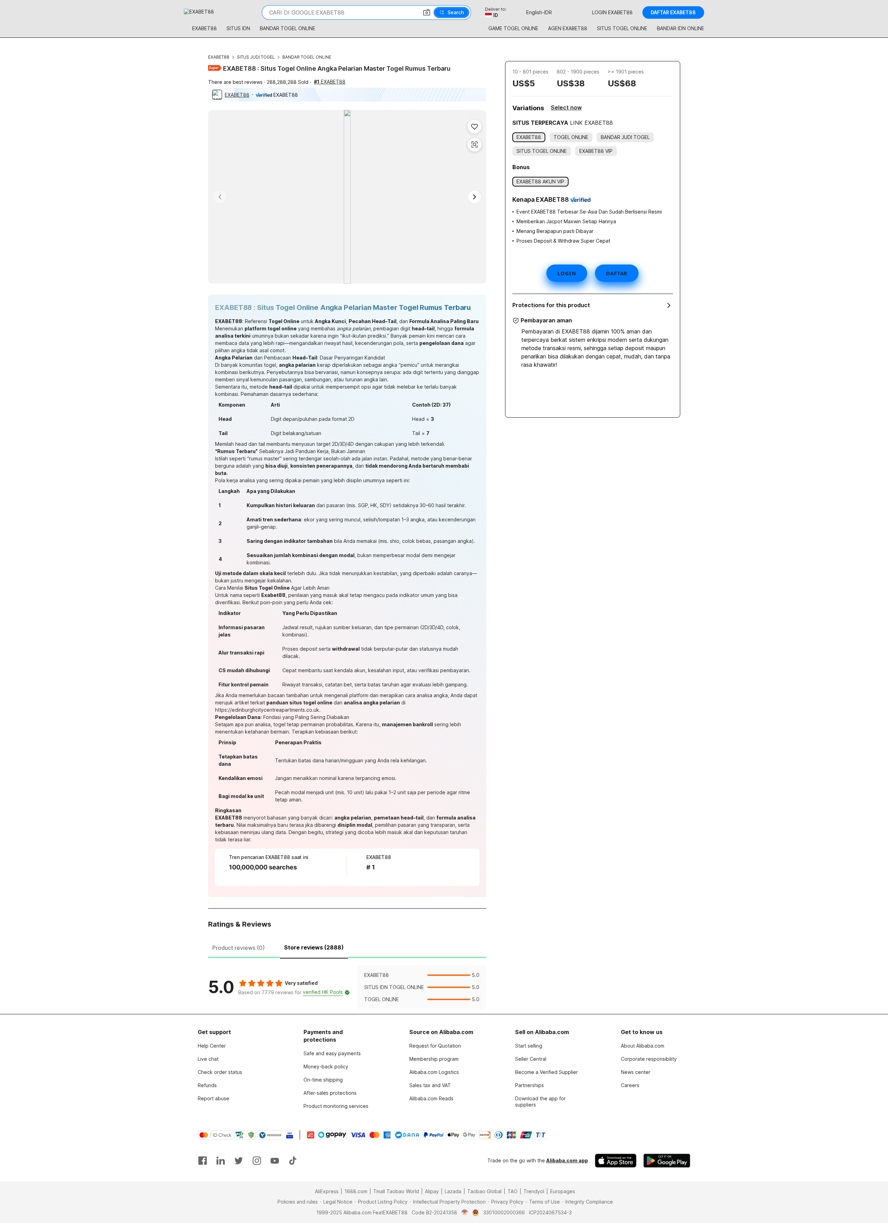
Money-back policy (326, 1066)
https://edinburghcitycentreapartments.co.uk (267, 710)
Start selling (528, 1046)
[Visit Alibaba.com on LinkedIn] (220, 1160)
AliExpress (327, 1191)
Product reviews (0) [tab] (238, 947)
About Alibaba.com (642, 1046)
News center (635, 1072)
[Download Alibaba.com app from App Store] (616, 1161)
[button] (426, 12)
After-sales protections (330, 1093)
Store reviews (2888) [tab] (314, 947)
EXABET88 (218, 57)
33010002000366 (504, 1212)
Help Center (212, 1046)
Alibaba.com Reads (431, 1098)
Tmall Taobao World (396, 1191)
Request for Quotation (435, 1046)
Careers (630, 1085)
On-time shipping (323, 1080)
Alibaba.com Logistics (434, 1072)
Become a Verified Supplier (546, 1072)
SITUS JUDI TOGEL (256, 57)
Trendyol (533, 1191)
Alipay (432, 1191)
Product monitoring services (336, 1106)
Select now (566, 107)
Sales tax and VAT (430, 1085)
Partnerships (529, 1085)
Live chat (208, 1059)
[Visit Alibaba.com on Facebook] (202, 1160)
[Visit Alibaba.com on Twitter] (239, 1160)
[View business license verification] (464, 1212)
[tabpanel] (347, 987)
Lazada (453, 1191)
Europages (562, 1191)
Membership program (434, 1059)
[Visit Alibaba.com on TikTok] (293, 1160)
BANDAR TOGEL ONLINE (306, 57)
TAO (512, 1191)
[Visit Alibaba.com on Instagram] (257, 1160)
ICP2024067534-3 (550, 1212)
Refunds (207, 1085)
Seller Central (530, 1059)
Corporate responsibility (649, 1059)
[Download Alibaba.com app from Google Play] (666, 1161)
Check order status (220, 1072)
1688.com (355, 1191)
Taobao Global (484, 1191)
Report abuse (213, 1098)
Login (566, 273)
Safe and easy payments (332, 1053)
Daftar (616, 273)
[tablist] (347, 947)
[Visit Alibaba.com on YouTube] (275, 1160)
